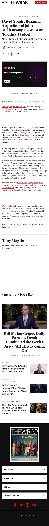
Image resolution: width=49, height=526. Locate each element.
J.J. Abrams (10, 208)
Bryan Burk (20, 208)
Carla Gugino (25, 135)
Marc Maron (6, 109)
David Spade (7, 106)
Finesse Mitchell (8, 187)
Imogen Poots (33, 182)
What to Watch (8, 402)
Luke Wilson (22, 182)
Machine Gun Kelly (13, 153)
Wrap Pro (9, 478)
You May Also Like (17, 294)
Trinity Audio (24, 93)
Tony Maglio (11, 47)
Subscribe (41, 2)
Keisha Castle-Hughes (15, 185)
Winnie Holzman (8, 206)
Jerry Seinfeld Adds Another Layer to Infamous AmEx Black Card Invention (14, 368)
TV (37, 16)
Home (13, 16)
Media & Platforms (26, 16)
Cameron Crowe (8, 111)
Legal (7, 487)
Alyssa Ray (15, 355)
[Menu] (4, 2)
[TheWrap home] (18, 2)
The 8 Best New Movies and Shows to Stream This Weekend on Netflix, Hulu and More (14, 409)
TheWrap (8, 470)
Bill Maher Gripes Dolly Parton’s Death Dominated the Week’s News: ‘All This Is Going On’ (24, 341)
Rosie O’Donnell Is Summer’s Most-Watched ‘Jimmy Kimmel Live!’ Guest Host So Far (14, 389)
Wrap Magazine (12, 496)
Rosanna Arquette (19, 106)
